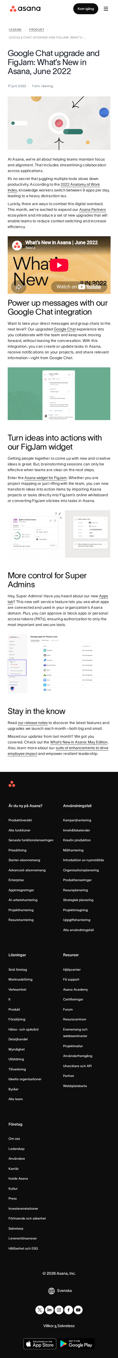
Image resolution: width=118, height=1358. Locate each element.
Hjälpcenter (72, 969)
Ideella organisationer (25, 1079)
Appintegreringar (21, 890)
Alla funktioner (19, 830)
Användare (17, 1158)
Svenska (64, 1290)
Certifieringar (73, 999)
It (9, 999)
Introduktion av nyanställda (83, 860)
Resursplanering (75, 890)
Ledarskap (16, 1148)
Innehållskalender (76, 830)
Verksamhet (17, 989)
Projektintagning (75, 910)
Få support (71, 979)
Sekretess (16, 1228)
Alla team (16, 1099)
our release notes (33, 723)
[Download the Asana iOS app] (39, 1343)
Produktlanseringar (77, 880)
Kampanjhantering (77, 820)
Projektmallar (73, 1046)
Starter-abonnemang (24, 860)
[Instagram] (59, 1310)
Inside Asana (18, 1178)
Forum (68, 1009)
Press (13, 1198)
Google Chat (65, 329)
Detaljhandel (18, 1039)
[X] (39, 1310)
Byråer (13, 1089)
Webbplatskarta (75, 1086)
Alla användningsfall (78, 930)
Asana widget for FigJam (45, 478)
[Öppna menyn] (105, 8)
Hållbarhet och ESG (23, 1248)
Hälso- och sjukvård (23, 1029)
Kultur (13, 1188)
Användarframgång (77, 1056)
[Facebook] (68, 1310)
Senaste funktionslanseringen (31, 840)
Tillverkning (17, 1069)
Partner (68, 1075)
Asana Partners (92, 209)
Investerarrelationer (23, 1208)
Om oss (14, 1138)
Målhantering (73, 850)
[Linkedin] (49, 1310)
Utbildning (16, 1059)
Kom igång (86, 8)
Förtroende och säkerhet (27, 1218)
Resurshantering (21, 920)
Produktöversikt (20, 820)
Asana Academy (75, 989)
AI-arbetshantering (23, 900)
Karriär (14, 1168)
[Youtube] (78, 1310)
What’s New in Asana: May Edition (79, 742)
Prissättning (17, 850)
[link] (15, 30)
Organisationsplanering (81, 870)
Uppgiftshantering (76, 920)
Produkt (14, 1009)
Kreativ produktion (77, 840)
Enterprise (16, 880)
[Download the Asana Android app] (76, 1343)
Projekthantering (21, 910)
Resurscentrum (74, 1019)
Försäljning (17, 1019)
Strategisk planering (78, 900)
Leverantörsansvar (23, 1238)
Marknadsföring (20, 979)
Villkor (48, 1326)
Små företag (18, 969)
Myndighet (17, 1049)
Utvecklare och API (77, 1066)
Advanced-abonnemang (27, 870)
